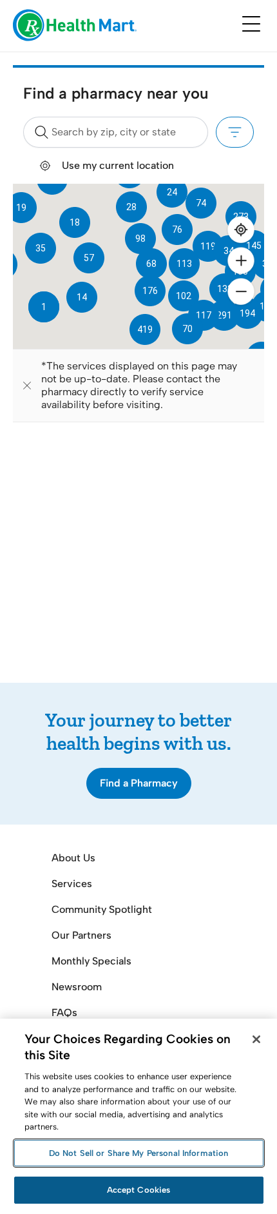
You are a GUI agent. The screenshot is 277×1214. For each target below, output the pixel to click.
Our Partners (81, 935)
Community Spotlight (102, 909)
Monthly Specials (91, 961)
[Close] (256, 1039)
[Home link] (75, 26)
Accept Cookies (139, 1190)
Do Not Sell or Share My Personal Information (139, 1153)
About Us (73, 858)
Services (72, 883)
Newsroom (77, 987)
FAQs (64, 1012)
